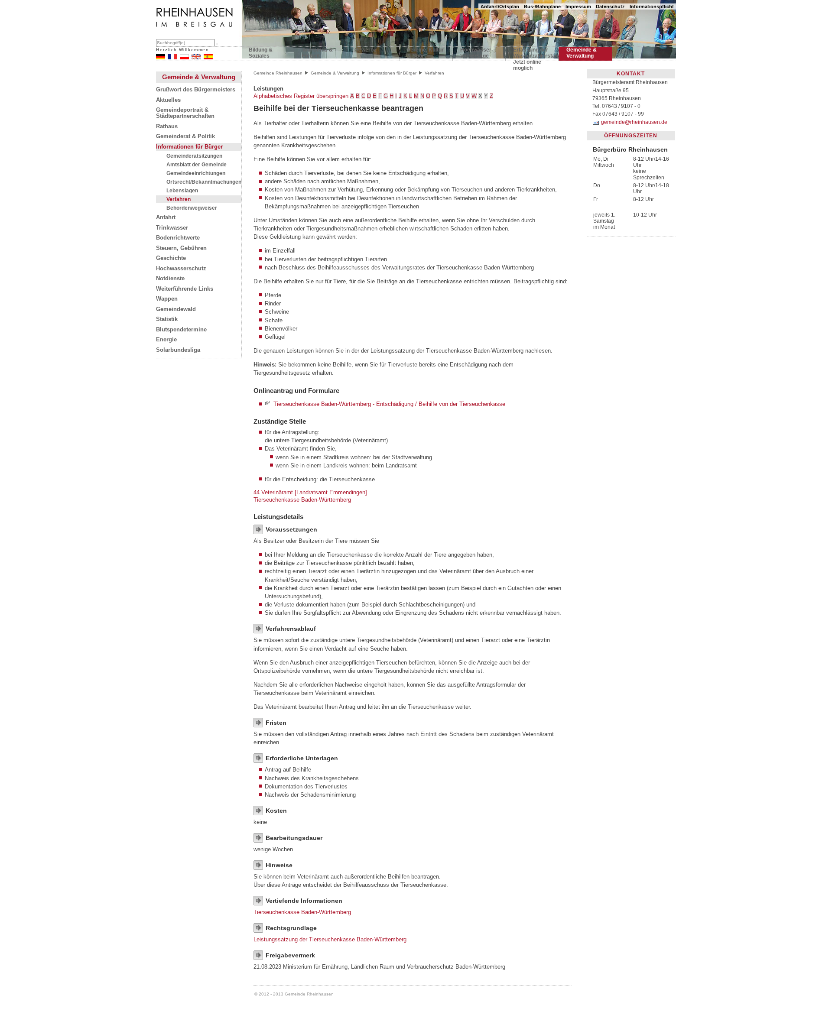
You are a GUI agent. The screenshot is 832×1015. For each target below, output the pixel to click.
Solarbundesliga (178, 350)
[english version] (196, 57)
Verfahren (178, 199)
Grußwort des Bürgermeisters (195, 90)
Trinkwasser (172, 228)
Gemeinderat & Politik (185, 136)
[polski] (184, 57)
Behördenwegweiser (191, 208)
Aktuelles (168, 100)
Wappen (167, 299)
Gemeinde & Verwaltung (581, 53)
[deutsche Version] (160, 57)
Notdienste (170, 279)
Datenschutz (610, 6)
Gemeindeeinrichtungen (195, 173)
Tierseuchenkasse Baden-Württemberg (302, 499)
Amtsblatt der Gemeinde (196, 164)
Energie (166, 340)
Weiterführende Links (184, 289)
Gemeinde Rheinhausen (278, 73)
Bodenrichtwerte (178, 238)
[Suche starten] (217, 44)
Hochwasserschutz (181, 269)
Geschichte (171, 258)
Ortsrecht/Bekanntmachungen (203, 182)
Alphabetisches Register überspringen (301, 96)
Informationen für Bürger (189, 147)
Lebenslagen (182, 190)
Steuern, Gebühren (181, 248)
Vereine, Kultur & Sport (425, 53)
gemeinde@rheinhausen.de (634, 122)
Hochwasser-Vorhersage (476, 53)
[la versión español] (208, 57)
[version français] (172, 57)
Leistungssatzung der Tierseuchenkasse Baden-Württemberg (330, 939)
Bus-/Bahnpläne (542, 6)
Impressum (578, 6)
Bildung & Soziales (261, 53)
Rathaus (167, 126)
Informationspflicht (652, 6)
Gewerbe (365, 50)
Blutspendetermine (181, 330)
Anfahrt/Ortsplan (500, 6)
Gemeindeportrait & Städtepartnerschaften (185, 113)
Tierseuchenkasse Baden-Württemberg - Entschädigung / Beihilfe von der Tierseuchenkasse (389, 404)
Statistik (167, 319)
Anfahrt (166, 217)
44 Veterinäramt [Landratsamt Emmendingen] (310, 492)
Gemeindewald (176, 309)
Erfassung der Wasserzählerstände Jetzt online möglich (532, 54)
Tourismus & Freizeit (317, 53)
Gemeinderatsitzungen (194, 156)
